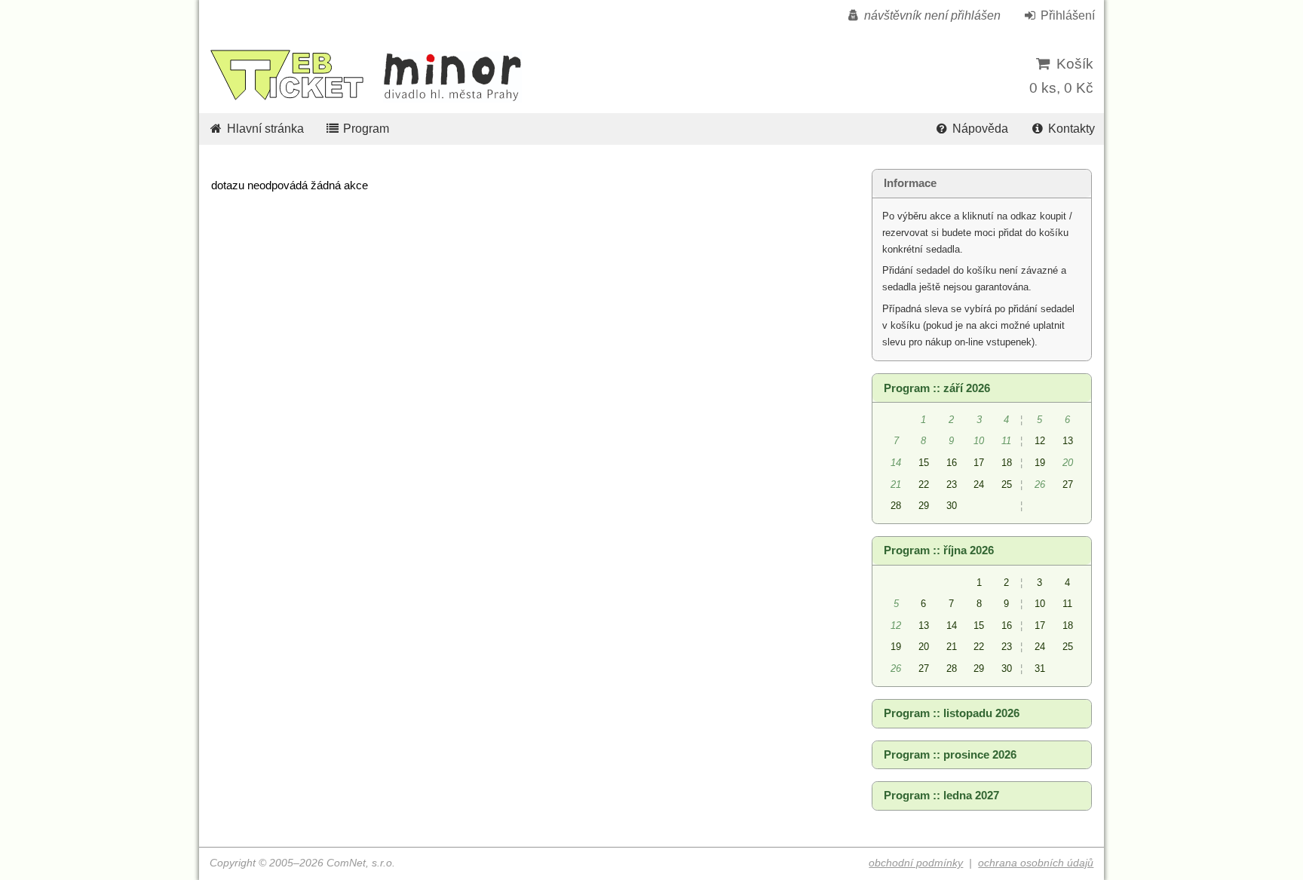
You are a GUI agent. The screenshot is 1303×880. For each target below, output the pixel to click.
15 (923, 462)
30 (951, 505)
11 (1067, 603)
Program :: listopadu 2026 (951, 713)
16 (951, 462)
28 (896, 505)
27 (1067, 484)
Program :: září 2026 (937, 388)
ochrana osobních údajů (1035, 863)
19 (1040, 462)
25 (1006, 484)
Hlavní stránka (264, 128)
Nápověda (978, 128)
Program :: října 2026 (939, 550)
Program (364, 128)
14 (951, 625)
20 (923, 646)
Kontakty (1070, 128)
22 (923, 484)
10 (1040, 603)
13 (1067, 440)
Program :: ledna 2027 (941, 796)
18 (1006, 462)
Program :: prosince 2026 (950, 755)
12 (1040, 440)
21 (951, 646)
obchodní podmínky (916, 863)
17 (978, 462)
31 (1040, 668)
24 (978, 484)
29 (923, 505)
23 (951, 484)
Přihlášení (1066, 15)
